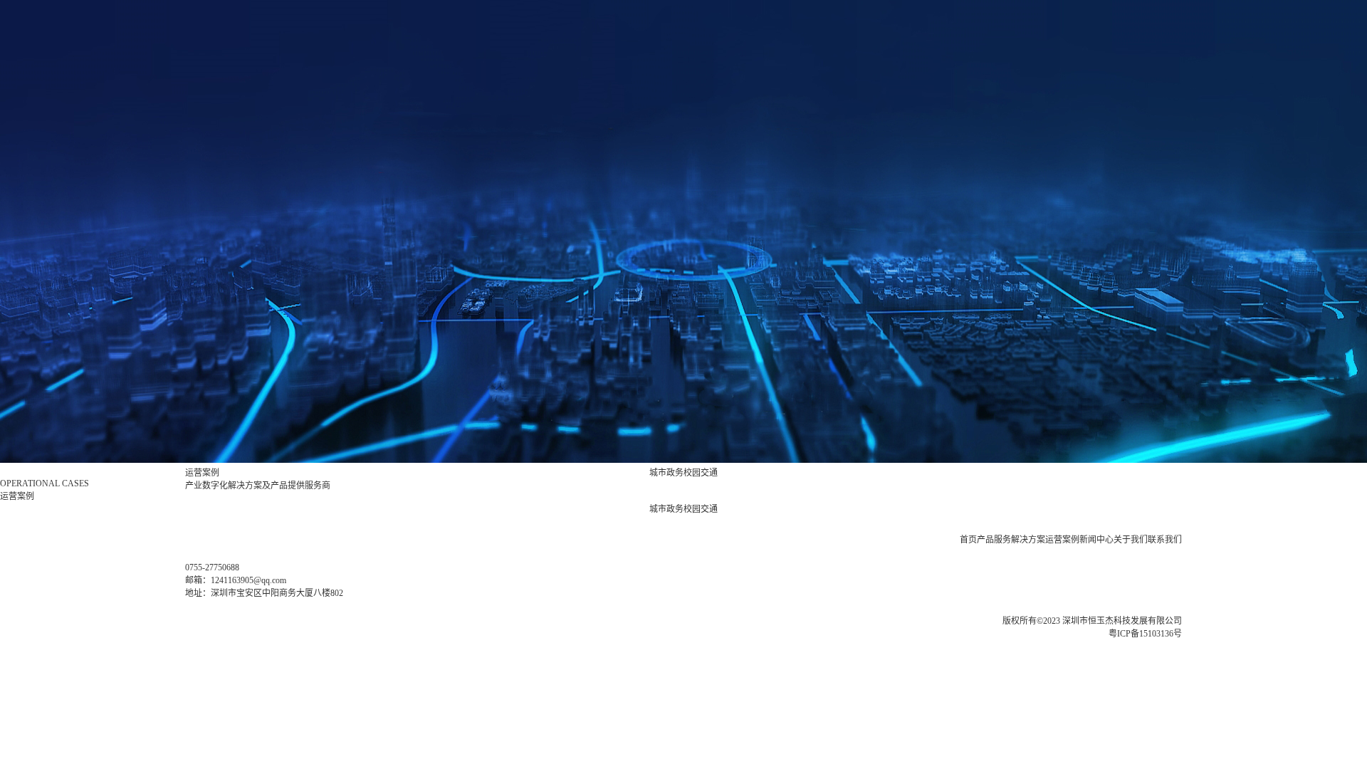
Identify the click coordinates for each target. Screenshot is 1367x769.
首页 (968, 540)
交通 (709, 473)
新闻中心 (1096, 540)
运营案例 (1062, 540)
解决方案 (1028, 540)
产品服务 (994, 540)
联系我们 (1165, 540)
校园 (692, 473)
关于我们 (1131, 540)
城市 (657, 473)
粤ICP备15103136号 (1145, 634)
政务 (675, 473)
